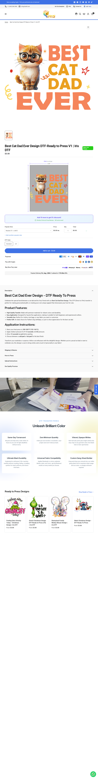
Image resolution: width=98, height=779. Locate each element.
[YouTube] (83, 2)
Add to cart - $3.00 (49, 251)
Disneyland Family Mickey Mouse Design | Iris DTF (59, 523)
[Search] (80, 13)
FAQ (70, 6)
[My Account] (88, 13)
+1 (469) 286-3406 (12, 6)
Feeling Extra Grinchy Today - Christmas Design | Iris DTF (13, 523)
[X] (77, 2)
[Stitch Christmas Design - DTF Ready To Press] (83, 507)
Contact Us (78, 6)
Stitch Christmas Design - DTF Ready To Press (82, 522)
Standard (9, 244)
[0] (91, 13)
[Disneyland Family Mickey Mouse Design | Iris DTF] (60, 507)
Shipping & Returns (11, 350)
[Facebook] (74, 2)
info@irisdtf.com (25, 6)
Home (6, 22)
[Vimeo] (88, 2)
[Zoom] (88, 27)
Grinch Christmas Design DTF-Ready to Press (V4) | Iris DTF (37, 523)
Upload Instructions (11, 361)
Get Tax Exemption (59, 6)
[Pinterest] (86, 2)
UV (16, 244)
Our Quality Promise (11, 366)
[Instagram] (80, 2)
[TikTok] (91, 2)
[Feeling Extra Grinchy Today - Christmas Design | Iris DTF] (15, 507)
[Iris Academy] (84, 13)
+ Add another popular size (13, 235)
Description (8, 290)
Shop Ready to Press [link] (85, 492)
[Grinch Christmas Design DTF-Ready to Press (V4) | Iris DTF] (37, 507)
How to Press (9, 355)
